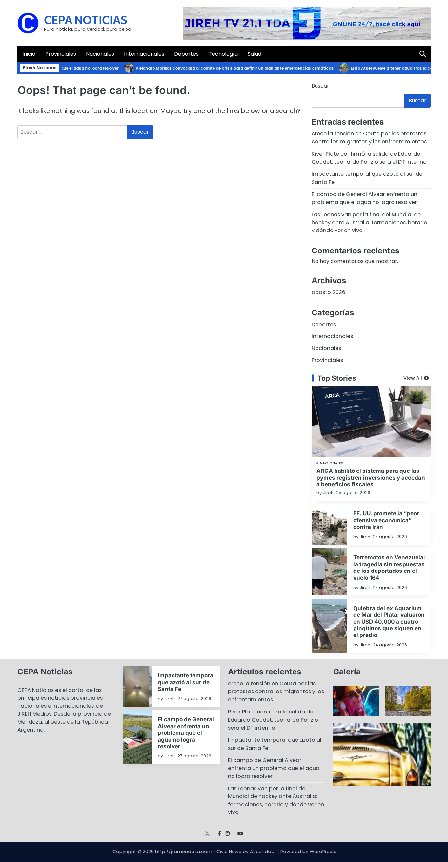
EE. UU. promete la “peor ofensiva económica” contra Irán (386, 520)
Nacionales (100, 54)
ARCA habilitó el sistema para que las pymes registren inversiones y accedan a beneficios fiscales (370, 477)
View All (412, 378)
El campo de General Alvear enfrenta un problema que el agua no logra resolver (364, 198)
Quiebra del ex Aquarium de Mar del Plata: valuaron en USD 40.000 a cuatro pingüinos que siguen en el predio (389, 621)
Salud (254, 54)
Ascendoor (263, 851)
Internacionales (144, 54)
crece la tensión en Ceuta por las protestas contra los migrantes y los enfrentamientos (369, 137)
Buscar (320, 86)
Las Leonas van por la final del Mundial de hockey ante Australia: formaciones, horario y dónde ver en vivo (369, 222)
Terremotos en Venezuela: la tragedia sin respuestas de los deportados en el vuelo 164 (389, 567)
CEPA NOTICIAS (85, 19)
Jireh (328, 493)
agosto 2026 (328, 292)
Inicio (28, 54)
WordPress (322, 851)
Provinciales (60, 54)
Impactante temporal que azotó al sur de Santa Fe (186, 682)
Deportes (186, 54)
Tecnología (223, 54)
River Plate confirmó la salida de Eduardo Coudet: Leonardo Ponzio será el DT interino (369, 158)
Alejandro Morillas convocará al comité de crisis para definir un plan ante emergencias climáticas (226, 68)
